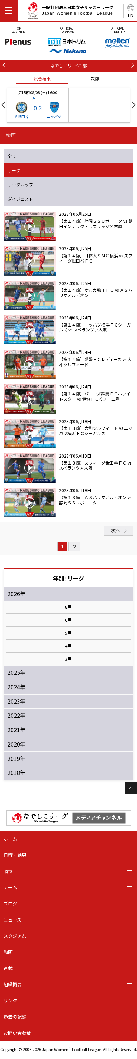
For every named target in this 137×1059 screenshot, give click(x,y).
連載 (8, 968)
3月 (68, 659)
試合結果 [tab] (42, 79)
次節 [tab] (95, 79)
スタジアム (15, 935)
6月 (68, 620)
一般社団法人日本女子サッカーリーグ (77, 10)
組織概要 (13, 984)
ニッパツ (54, 116)
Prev (3, 105)
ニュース (12, 919)
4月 (68, 646)
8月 (68, 607)
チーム (10, 887)
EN (130, 15)
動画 (8, 952)
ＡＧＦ (38, 98)
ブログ (10, 903)
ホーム (10, 838)
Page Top (131, 788)
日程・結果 (15, 855)
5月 (68, 633)
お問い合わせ (17, 1032)
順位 (8, 871)
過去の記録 (15, 1016)
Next (134, 105)
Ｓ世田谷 (21, 116)
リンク (10, 1000)
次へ (115, 530)
